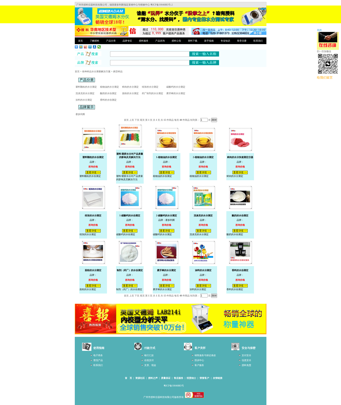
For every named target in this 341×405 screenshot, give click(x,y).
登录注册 (241, 40)
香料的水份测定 (108, 99)
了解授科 (94, 40)
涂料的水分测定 (84, 99)
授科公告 (176, 40)
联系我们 (258, 40)
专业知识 (225, 40)
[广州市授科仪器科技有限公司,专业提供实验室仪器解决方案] (101, 35)
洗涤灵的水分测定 (85, 93)
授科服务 (143, 40)
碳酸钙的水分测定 (175, 86)
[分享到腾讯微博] (90, 46)
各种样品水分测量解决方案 (96, 71)
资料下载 (192, 40)
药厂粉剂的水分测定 (152, 93)
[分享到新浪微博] (85, 46)
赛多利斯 (80, 114)
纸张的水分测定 (150, 86)
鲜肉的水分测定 (130, 86)
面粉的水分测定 (130, 93)
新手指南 (209, 40)
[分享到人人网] (94, 46)
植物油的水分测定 (109, 86)
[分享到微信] (99, 46)
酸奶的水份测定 (108, 93)
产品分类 (111, 40)
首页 (80, 40)
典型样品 (118, 71)
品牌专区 (127, 40)
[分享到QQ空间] (81, 46)
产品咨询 (160, 40)
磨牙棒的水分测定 (175, 93)
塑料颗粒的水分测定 (86, 86)
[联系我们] (228, 34)
